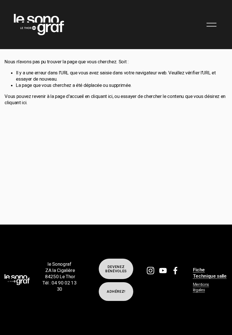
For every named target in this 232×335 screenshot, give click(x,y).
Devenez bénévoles (116, 269)
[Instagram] (150, 271)
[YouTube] (163, 271)
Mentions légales (201, 287)
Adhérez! (116, 291)
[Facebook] (175, 271)
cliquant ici (102, 96)
